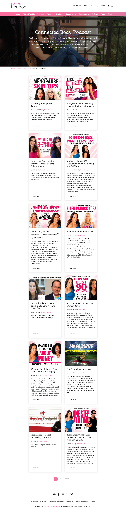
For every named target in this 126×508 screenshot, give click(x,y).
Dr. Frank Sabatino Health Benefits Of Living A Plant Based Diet (43, 306)
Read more (37, 126)
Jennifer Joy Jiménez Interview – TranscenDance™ (45, 232)
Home (13, 69)
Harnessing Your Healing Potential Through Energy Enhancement (43, 164)
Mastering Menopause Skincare (41, 104)
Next (67, 479)
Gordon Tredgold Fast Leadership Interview (41, 436)
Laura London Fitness (53, 506)
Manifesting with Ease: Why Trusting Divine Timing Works (81, 104)
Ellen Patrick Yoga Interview (80, 231)
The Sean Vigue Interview (79, 369)
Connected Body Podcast (23, 69)
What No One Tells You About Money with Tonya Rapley (44, 370)
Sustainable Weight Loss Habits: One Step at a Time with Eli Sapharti (79, 437)
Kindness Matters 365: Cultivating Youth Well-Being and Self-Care (80, 164)
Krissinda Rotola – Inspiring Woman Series (80, 304)
